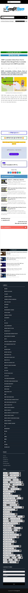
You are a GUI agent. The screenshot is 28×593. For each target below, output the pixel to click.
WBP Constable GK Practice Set (11, 399)
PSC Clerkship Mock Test (9, 344)
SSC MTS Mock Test (8, 373)
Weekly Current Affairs (9, 423)
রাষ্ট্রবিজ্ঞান (5, 439)
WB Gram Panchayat (8, 383)
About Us (5, 457)
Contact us (5, 459)
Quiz (5, 346)
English (6, 307)
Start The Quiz (13, 154)
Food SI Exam (7, 312)
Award (5, 288)
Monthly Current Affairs (10, 341)
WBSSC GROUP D (7, 420)
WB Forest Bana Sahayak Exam (11, 381)
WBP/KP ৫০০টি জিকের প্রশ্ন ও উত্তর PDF (16, 179)
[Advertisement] (14, 37)
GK (4, 320)
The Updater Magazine (9, 378)
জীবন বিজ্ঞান (5, 431)
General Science (8, 315)
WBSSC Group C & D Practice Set (11, 412)
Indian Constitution (9, 328)
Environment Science (9, 309)
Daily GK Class (7, 301)
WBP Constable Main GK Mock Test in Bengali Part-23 (17, 198)
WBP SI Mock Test (8, 404)
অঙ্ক (18, 555)
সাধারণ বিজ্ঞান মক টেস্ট (6, 447)
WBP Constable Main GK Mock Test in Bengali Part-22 (17, 208)
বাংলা (4, 433)
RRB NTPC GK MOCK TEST (9, 362)
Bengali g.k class (8, 291)
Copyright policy (6, 465)
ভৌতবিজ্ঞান (5, 436)
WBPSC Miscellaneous (17, 21)
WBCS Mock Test (8, 391)
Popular (14, 249)
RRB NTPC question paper (10, 365)
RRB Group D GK (7, 354)
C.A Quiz (6, 294)
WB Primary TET (7, 386)
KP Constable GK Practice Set (11, 333)
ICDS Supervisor (8, 325)
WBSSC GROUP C (7, 410)
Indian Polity (7, 330)
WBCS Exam (17, 527)
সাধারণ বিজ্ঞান (5, 444)
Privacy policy (6, 463)
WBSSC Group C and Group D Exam (11, 418)
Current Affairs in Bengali (10, 299)
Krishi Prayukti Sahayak (9, 336)
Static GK (6, 375)
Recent (5, 249)
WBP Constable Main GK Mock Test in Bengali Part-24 (17, 188)
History (6, 323)
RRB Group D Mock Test (9, 357)
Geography (6, 317)
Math (5, 338)
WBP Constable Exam (22, 68)
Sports (6, 367)
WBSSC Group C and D (9, 415)
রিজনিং (5, 441)
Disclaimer (5, 461)
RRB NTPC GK (6, 511)
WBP (5, 394)
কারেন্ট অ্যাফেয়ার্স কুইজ (7, 428)
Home (4, 455)
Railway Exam (7, 349)
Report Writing (7, 352)
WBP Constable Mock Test (10, 402)
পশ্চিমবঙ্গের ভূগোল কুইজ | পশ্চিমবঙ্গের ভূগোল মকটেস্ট (14, 268)
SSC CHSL (6, 370)
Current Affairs (8, 296)
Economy (6, 304)
